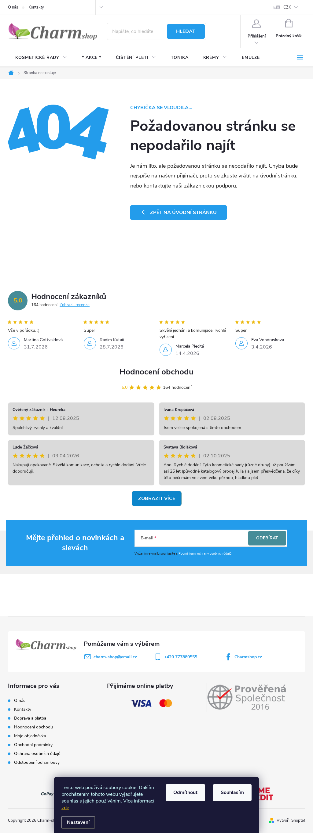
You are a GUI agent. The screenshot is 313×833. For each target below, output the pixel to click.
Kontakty (36, 7)
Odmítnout (185, 792)
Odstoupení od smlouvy (37, 762)
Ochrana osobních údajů (37, 753)
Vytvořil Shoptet (291, 820)
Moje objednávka (30, 736)
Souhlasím (232, 792)
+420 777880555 (180, 657)
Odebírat (267, 538)
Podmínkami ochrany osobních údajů (205, 553)
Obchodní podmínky (33, 745)
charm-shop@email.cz (115, 657)
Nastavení (78, 822)
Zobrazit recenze (75, 305)
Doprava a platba (30, 718)
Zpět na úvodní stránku (183, 212)
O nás (13, 7)
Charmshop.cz (248, 657)
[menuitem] (41, 57)
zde (65, 807)
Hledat (185, 31)
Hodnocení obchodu (156, 371)
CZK (287, 7)
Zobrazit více (156, 498)
